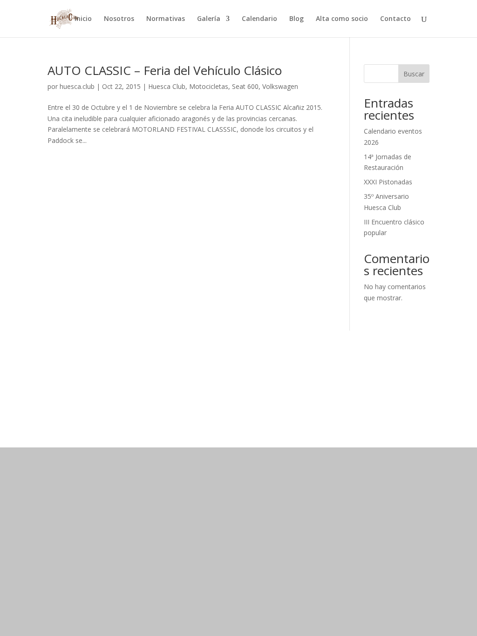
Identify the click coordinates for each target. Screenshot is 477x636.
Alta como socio (342, 19)
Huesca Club (166, 86)
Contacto (395, 19)
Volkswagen (280, 86)
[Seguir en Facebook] (354, 392)
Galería (208, 19)
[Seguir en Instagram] (372, 392)
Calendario (259, 19)
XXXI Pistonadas (388, 181)
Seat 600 (245, 86)
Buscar (413, 73)
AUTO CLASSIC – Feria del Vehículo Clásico (165, 70)
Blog (296, 19)
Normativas (165, 19)
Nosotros (119, 19)
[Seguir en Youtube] (391, 392)
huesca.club (77, 86)
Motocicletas (208, 86)
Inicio (83, 19)
